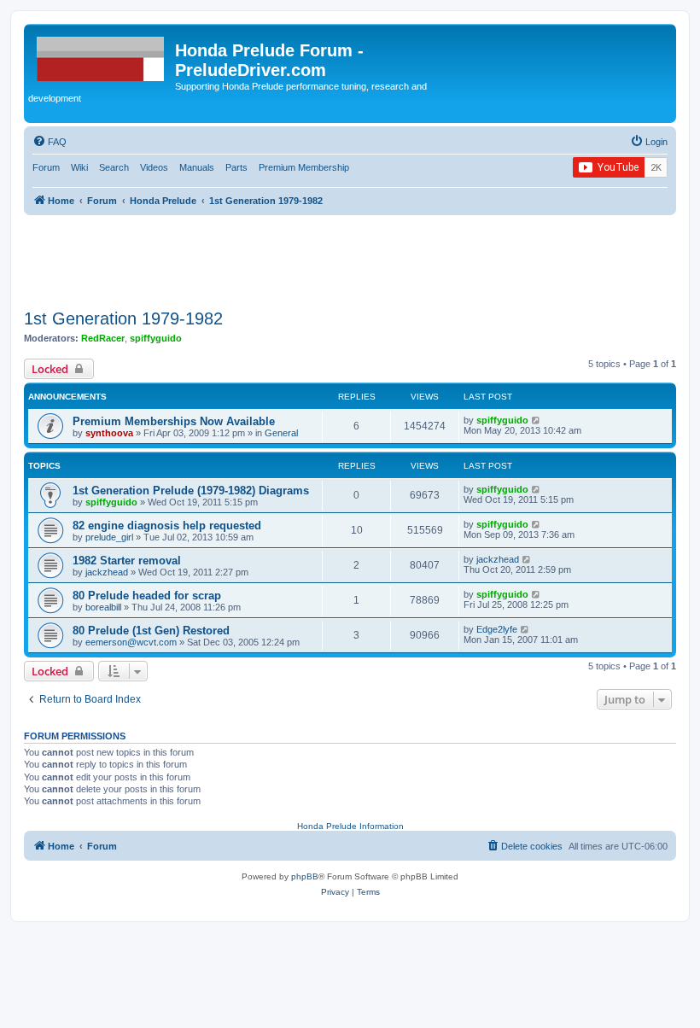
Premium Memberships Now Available (174, 421)
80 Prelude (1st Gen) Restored (151, 630)
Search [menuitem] (114, 167)
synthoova (109, 433)
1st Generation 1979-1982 (123, 318)
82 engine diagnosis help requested (167, 525)
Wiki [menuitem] (79, 167)
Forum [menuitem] (46, 167)
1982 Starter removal (127, 560)
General (281, 433)
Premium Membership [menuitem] (304, 167)
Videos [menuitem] (154, 167)
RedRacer (103, 338)
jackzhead (106, 572)
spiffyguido (156, 338)
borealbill (103, 607)
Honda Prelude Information (350, 826)
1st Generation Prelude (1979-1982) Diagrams (191, 490)
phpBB (304, 876)
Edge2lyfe (496, 629)
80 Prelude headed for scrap (147, 595)
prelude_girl (109, 537)
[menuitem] (49, 141)
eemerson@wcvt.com (131, 642)
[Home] (101, 55)
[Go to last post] (536, 420)
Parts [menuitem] (236, 167)
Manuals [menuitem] (196, 167)
